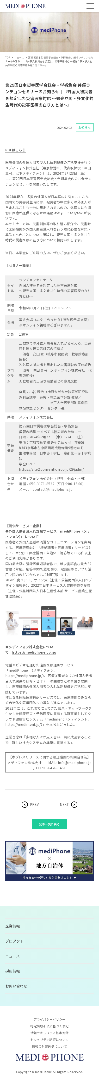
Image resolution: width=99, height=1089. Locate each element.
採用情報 (12, 971)
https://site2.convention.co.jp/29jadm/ (51, 469)
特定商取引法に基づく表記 (49, 1026)
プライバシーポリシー (50, 1019)
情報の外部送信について (49, 1046)
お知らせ (84, 127)
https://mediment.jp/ (23, 724)
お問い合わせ (16, 985)
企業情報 (12, 926)
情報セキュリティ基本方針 (49, 1033)
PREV (34, 804)
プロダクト (14, 941)
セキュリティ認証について (49, 1039)
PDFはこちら (15, 149)
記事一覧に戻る (49, 824)
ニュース (12, 956)
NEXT (64, 804)
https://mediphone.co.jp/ (34, 652)
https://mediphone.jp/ (24, 675)
